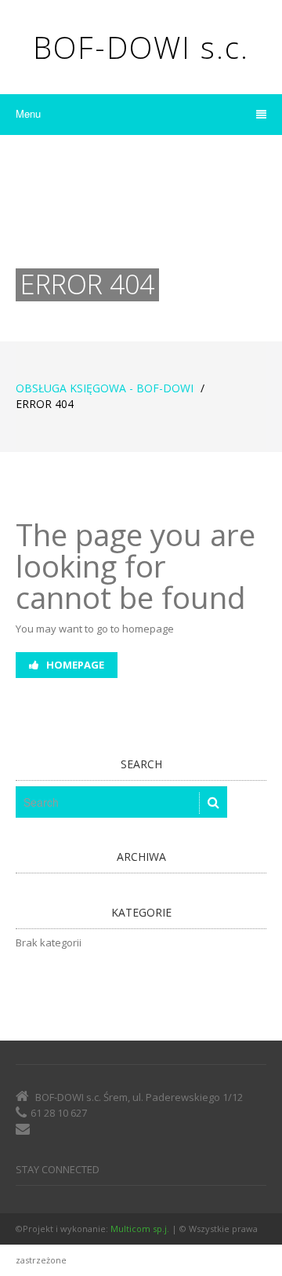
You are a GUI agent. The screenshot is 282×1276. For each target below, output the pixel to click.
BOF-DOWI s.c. (141, 47)
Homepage (75, 665)
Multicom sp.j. (139, 1228)
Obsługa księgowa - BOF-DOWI (104, 388)
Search (141, 763)
